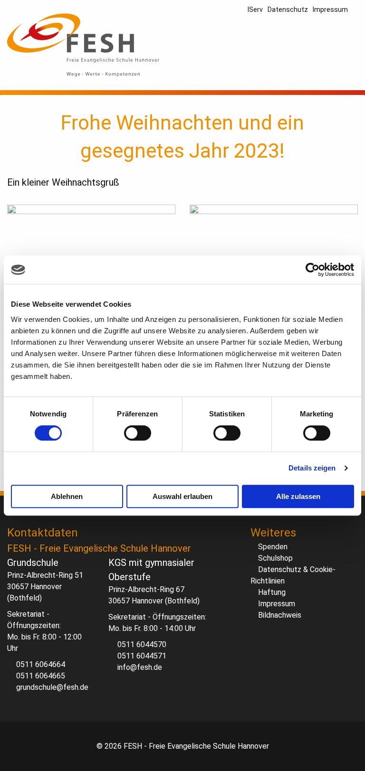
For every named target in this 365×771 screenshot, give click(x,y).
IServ (255, 9)
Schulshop (275, 558)
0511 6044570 (141, 644)
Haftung (272, 592)
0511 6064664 (40, 664)
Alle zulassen (298, 496)
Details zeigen (312, 468)
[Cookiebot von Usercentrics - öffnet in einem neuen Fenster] (312, 270)
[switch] (137, 433)
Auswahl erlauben (182, 496)
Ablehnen (67, 496)
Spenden (273, 546)
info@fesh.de (139, 667)
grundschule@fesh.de (52, 687)
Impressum (330, 9)
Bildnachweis (279, 615)
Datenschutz (288, 9)
